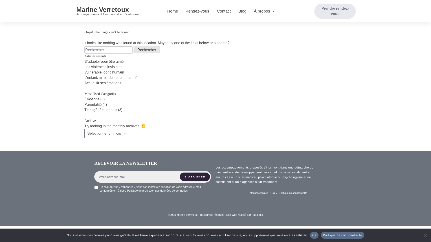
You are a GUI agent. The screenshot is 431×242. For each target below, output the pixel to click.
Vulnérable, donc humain (104, 72)
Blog (242, 11)
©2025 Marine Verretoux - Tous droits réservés (196, 214)
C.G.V (273, 193)
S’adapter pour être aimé (104, 61)
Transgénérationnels (100, 110)
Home (172, 11)
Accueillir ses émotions (102, 83)
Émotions (91, 99)
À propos (262, 11)
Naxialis (258, 214)
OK (314, 235)
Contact (224, 11)
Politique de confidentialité (342, 235)
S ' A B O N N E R (195, 176)
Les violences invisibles (103, 67)
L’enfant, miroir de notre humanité (110, 78)
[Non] (425, 235)
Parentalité (93, 104)
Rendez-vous (197, 11)
